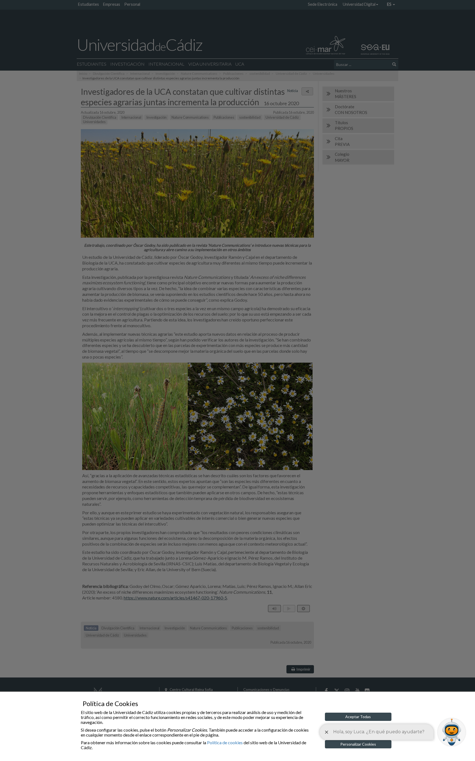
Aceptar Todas (358, 716)
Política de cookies (225, 742)
